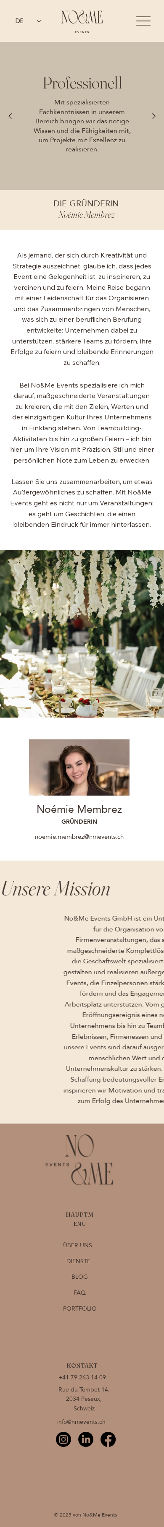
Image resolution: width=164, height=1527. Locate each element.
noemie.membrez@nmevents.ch (79, 836)
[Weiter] (154, 116)
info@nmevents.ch (81, 1422)
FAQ (80, 1293)
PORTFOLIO (80, 1309)
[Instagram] (63, 1439)
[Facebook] (108, 1439)
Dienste (78, 1261)
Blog (79, 1277)
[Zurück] (10, 116)
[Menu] (143, 21)
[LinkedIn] (85, 1439)
